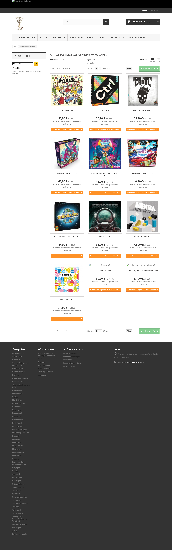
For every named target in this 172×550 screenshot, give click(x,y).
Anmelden (154, 10)
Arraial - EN (67, 110)
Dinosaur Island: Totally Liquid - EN (105, 174)
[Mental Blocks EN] (142, 216)
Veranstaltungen (81, 37)
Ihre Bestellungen (69, 353)
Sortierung (54, 60)
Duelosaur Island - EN (142, 173)
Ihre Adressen (68, 360)
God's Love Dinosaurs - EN (67, 236)
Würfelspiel (16, 528)
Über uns (41, 362)
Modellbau (16, 456)
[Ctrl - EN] (105, 90)
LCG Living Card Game (21, 433)
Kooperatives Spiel (19, 429)
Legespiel (16, 436)
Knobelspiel (17, 423)
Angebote (58, 37)
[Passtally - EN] (67, 279)
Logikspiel (16, 442)
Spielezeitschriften (19, 497)
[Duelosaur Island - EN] (142, 153)
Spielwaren (16, 500)
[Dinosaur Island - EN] (67, 153)
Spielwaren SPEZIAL (20, 503)
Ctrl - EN (105, 110)
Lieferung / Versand (45, 372)
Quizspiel (16, 474)
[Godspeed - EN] (105, 216)
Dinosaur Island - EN (67, 173)
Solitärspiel (16, 490)
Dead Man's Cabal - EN (143, 110)
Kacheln (152, 61)
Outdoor (15, 459)
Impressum (42, 375)
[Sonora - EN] (105, 265)
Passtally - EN (67, 299)
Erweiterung (17, 390)
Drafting (15, 375)
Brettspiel (16, 360)
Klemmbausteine (18, 420)
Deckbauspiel (17, 368)
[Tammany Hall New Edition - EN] (142, 265)
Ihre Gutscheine (69, 366)
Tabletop (15, 507)
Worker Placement (19, 524)
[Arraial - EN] (67, 90)
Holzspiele (16, 407)
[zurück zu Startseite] (15, 46)
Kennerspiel (17, 413)
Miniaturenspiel (18, 452)
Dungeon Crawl (18, 382)
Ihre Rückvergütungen (71, 356)
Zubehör (15, 531)
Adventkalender (18, 353)
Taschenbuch (17, 513)
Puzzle (15, 471)
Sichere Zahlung (44, 365)
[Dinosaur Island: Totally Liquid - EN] (105, 153)
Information (137, 37)
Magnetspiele (17, 446)
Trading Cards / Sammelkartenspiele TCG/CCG (20, 519)
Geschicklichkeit (18, 403)
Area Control (17, 356)
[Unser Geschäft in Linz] (86, 4)
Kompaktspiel (17, 426)
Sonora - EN (105, 270)
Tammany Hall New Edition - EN (143, 270)
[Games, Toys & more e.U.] (35, 23)
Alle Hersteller (25, 37)
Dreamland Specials (111, 37)
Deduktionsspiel (18, 372)
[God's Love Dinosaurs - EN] (67, 216)
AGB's (40, 359)
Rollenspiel (16, 481)
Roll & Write (17, 477)
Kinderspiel (16, 416)
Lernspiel (16, 439)
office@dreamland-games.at (134, 362)
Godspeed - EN (105, 236)
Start (43, 37)
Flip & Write (17, 400)
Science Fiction (18, 484)
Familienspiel (17, 394)
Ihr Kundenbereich (73, 349)
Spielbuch (16, 494)
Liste (158, 61)
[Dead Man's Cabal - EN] (142, 90)
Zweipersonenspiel (19, 534)
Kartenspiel (16, 410)
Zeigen (88, 60)
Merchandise (17, 449)
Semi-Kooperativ (18, 487)
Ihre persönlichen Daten (72, 363)
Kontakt (145, 10)
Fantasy (15, 397)
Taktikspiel (16, 510)
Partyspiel (16, 468)
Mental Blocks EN (142, 236)
